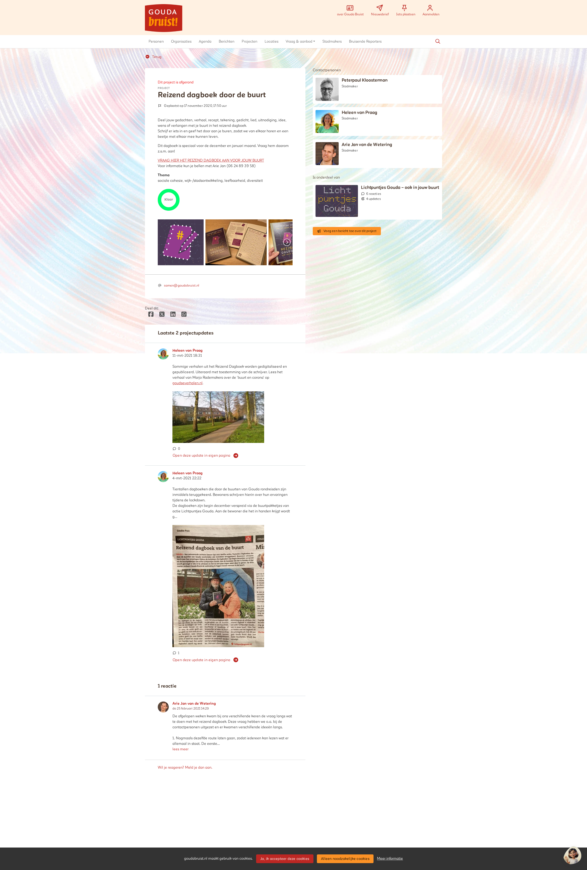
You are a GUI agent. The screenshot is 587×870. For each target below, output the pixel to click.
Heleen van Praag (187, 350)
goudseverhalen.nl (187, 383)
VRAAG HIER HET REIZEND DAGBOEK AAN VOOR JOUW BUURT (211, 160)
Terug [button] (156, 57)
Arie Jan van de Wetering (194, 704)
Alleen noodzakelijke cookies (345, 858)
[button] (156, 41)
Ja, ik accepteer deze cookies (284, 858)
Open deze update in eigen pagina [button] (201, 455)
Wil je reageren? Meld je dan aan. (185, 767)
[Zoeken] (437, 41)
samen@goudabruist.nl (181, 285)
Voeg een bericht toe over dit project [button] (350, 231)
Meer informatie (390, 858)
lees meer (180, 749)
